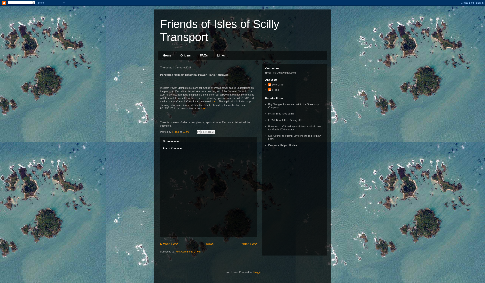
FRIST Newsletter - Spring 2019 (285, 120)
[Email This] (199, 132)
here (214, 101)
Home (167, 55)
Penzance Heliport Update (282, 145)
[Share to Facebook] (209, 132)
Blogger (257, 272)
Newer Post (169, 244)
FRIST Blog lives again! (281, 113)
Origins (185, 55)
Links (221, 55)
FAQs (204, 55)
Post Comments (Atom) (188, 251)
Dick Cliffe (277, 84)
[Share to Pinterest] (213, 132)
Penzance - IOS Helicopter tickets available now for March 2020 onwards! (294, 128)
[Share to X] (206, 132)
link (203, 108)
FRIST (275, 89)
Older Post (249, 244)
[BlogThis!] (202, 132)
